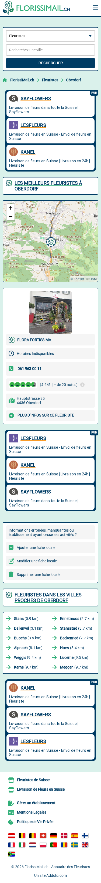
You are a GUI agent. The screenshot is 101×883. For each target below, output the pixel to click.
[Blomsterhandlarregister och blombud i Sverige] (74, 845)
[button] (50, 241)
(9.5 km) (74, 657)
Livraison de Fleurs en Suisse (41, 789)
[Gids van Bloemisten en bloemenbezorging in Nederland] (32, 845)
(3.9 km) (27, 638)
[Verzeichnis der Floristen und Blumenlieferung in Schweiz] (43, 835)
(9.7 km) (26, 667)
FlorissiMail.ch (22, 80)
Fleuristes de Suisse (33, 780)
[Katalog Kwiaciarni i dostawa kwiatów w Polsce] (43, 845)
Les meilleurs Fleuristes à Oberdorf (48, 186)
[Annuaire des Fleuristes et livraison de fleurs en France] (11, 845)
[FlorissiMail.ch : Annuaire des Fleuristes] (36, 8)
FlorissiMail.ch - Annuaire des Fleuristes (57, 867)
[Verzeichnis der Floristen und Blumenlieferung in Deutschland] (53, 835)
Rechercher (51, 63)
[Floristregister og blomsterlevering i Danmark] (64, 835)
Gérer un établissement (36, 803)
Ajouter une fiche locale (36, 547)
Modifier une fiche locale (37, 561)
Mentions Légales (31, 812)
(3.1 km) (29, 628)
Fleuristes (50, 80)
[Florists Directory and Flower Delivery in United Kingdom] (85, 845)
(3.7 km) (76, 628)
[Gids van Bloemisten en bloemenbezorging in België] (32, 835)
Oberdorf (73, 80)
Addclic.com (56, 875)
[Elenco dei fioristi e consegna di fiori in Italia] (22, 845)
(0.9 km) (26, 618)
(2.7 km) (77, 618)
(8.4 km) (72, 648)
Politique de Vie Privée (35, 822)
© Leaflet (77, 278)
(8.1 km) (28, 648)
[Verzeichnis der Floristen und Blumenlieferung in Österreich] (11, 835)
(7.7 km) (76, 638)
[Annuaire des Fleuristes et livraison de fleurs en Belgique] (22, 835)
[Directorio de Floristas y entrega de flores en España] (74, 835)
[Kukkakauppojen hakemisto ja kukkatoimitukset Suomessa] (85, 835)
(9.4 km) (27, 657)
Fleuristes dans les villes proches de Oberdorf (48, 597)
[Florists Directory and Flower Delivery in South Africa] (11, 854)
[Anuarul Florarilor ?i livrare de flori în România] (64, 845)
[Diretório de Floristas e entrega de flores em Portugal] (53, 845)
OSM (93, 278)
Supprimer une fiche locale (38, 574)
